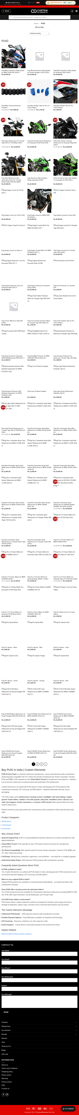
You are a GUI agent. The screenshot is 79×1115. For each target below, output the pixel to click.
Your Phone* (6, 968)
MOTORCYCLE (14, 2)
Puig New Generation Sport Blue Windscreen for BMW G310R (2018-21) (65, 430)
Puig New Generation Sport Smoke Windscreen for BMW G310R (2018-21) (13, 504)
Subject (4, 985)
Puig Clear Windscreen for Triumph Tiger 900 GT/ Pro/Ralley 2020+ (13, 142)
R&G (3, 934)
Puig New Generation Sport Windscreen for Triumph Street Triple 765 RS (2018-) (14, 541)
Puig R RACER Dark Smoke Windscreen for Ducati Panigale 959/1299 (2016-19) (12, 753)
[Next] (45, 764)
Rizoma (16, 934)
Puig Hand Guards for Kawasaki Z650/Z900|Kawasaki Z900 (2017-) (13, 357)
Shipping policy (7, 1072)
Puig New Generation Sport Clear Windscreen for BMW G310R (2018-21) (13, 467)
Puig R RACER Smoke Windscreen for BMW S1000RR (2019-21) (38, 752)
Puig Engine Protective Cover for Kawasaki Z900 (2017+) (12, 286)
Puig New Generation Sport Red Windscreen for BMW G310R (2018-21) (65, 467)
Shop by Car (6, 1046)
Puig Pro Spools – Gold (61, 647)
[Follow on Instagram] (7, 1094)
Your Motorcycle (7, 977)
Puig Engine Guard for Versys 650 (64, 215)
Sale (3, 1042)
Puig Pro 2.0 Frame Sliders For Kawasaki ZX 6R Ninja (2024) (12, 613)
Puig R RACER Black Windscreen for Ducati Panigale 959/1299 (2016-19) (13, 715)
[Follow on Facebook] (3, 1094)
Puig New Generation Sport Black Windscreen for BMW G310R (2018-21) (39, 430)
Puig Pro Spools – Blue (34, 647)
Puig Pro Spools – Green (10, 680)
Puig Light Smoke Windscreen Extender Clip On (63, 392)
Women (4, 1038)
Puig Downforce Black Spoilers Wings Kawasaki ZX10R (37, 179)
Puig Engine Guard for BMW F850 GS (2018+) (38, 216)
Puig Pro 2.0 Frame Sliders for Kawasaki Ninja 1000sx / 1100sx (37, 578)
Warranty (5, 1078)
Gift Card (5, 1054)
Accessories (6, 828)
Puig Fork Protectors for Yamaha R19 (64, 286)
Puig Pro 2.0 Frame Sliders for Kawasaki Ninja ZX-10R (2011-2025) (65, 578)
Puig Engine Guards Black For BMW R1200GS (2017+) (39, 251)
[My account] (72, 11)
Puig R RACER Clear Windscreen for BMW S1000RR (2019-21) (39, 715)
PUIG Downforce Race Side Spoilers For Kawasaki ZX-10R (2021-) (65, 179)
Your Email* (5, 959)
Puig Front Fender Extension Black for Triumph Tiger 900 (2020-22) (38, 322)
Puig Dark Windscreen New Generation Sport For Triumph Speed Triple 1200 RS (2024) (11, 180)
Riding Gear (6, 1026)
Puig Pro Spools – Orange (35, 680)
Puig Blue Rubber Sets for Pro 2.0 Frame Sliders (38, 106)
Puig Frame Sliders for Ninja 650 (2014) (12, 322)
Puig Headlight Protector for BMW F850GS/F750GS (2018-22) (38, 357)
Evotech (9, 934)
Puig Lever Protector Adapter (36, 391)
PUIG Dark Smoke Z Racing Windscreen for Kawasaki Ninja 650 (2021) (65, 143)
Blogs (4, 1050)
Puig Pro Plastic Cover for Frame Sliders (64, 613)
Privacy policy (7, 1082)
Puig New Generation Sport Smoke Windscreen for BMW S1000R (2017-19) (38, 504)
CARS (35, 2)
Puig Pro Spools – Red (60, 680)
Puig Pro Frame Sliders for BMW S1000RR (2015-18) (38, 613)
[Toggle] (76, 1022)
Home (36, 23)
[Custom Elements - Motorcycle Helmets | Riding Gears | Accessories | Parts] (39, 11)
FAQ (3, 1085)
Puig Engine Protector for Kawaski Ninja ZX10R (38, 286)
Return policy (6, 1075)
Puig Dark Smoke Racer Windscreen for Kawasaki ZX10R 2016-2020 (39, 142)
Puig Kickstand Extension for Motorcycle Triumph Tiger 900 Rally (65, 357)
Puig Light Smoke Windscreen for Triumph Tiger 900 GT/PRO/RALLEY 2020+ (13, 430)
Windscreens (6, 821)
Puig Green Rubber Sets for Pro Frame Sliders (63, 322)
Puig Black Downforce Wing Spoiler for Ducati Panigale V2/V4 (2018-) (38, 71)
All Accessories (26, 934)
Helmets (5, 1022)
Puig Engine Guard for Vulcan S (12, 250)
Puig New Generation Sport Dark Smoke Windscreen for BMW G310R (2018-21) (39, 467)
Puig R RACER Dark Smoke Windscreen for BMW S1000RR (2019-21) (63, 716)
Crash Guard (6, 825)
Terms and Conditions (9, 1068)
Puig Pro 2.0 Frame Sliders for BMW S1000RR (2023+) (13, 578)
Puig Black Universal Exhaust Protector (11, 106)
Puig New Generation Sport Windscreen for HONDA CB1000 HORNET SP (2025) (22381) (63, 504)
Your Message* (7, 994)
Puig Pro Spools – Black (9, 647)
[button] (6, 11)
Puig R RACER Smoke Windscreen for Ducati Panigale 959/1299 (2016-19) (65, 753)
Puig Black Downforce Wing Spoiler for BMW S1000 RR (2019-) (13, 71)
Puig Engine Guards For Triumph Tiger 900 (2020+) (64, 251)
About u (4, 1065)
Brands (4, 1034)
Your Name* (6, 950)
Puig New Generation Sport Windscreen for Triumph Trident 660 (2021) (39, 541)
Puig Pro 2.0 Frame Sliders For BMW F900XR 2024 (63, 541)
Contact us (5, 1088)
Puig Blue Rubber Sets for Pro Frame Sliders (63, 106)
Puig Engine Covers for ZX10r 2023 (13, 215)
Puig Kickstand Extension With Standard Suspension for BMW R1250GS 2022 (12, 393)
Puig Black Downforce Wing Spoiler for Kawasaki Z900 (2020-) (64, 71)
